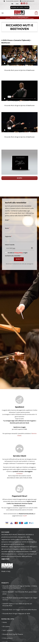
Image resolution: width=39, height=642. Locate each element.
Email (7, 220)
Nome (7, 228)
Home (5, 622)
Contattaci (19, 473)
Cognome (8, 236)
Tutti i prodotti (8, 630)
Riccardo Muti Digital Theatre (13, 634)
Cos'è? (25, 516)
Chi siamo (6, 626)
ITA (12, 4)
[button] (2, 13)
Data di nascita (9, 244)
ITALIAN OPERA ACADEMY (12, 1)
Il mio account (7, 638)
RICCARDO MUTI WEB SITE (27, 1)
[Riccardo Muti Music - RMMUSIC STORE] (19, 13)
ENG (17, 4)
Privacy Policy (18, 253)
